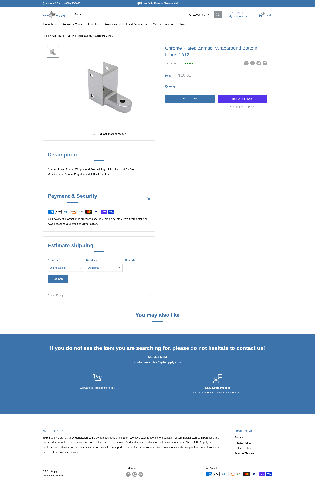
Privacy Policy (243, 442)
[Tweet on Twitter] (258, 63)
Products (48, 24)
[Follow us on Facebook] (128, 474)
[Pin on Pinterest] (252, 63)
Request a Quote (72, 24)
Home (46, 35)
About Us (93, 24)
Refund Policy (55, 295)
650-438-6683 (157, 357)
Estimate (58, 279)
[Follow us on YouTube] (140, 474)
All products (58, 35)
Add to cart (190, 98)
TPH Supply (172, 63)
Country (53, 260)
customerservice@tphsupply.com (157, 362)
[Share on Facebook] (246, 63)
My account (236, 16)
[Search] (218, 14)
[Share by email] (265, 63)
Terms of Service (244, 453)
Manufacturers (161, 24)
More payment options (242, 106)
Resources (110, 24)
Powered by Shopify (53, 475)
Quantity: (170, 86)
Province (91, 260)
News (182, 24)
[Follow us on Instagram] (134, 474)
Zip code (130, 260)
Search (239, 437)
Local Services (135, 24)
